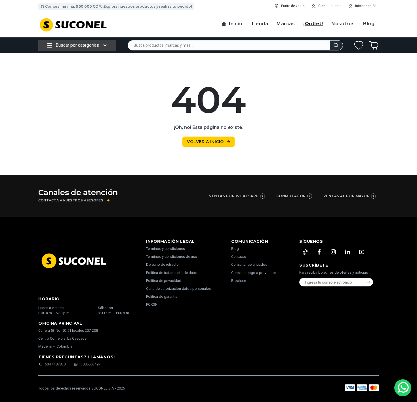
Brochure (238, 280)
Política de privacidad (163, 280)
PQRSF (151, 304)
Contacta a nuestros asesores (70, 200)
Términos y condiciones (165, 248)
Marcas (286, 23)
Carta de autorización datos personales (178, 288)
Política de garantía (161, 296)
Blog (368, 23)
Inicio (235, 23)
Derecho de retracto (162, 264)
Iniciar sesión (365, 6)
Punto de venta (293, 6)
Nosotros (343, 23)
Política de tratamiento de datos (172, 273)
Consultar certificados (249, 264)
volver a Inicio (205, 141)
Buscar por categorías (77, 45)
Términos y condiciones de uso (171, 256)
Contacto (238, 256)
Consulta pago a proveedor (253, 273)
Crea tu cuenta (330, 6)
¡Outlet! (313, 23)
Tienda (259, 23)
